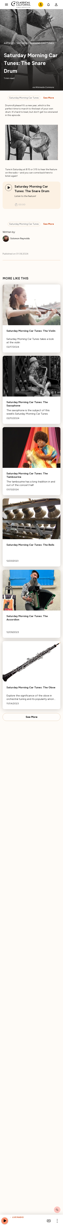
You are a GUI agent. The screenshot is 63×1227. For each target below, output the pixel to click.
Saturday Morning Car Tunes (24, 97)
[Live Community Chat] (57, 1209)
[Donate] (40, 4)
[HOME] (21, 4)
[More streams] (49, 1221)
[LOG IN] (56, 4)
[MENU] (6, 4)
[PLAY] (8, 187)
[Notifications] (48, 4)
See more (48, 97)
